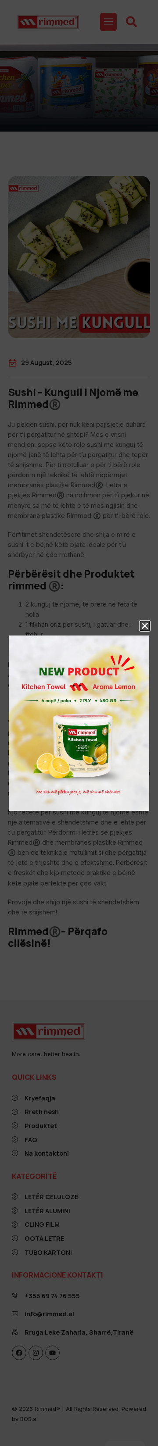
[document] (79, 723)
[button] (144, 625)
